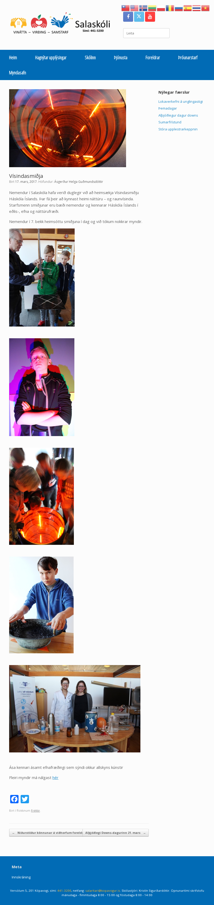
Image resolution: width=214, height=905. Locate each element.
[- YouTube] (150, 17)
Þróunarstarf (188, 57)
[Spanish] (187, 7)
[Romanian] (170, 7)
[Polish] (161, 7)
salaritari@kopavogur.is (102, 890)
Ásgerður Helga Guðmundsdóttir (78, 181)
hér (55, 777)
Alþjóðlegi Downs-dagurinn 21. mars (115, 833)
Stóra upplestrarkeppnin (178, 129)
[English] (134, 7)
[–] (63, 24)
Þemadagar (167, 108)
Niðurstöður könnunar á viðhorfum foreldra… (50, 833)
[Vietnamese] (205, 7)
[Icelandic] (143, 7)
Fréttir (35, 810)
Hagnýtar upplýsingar (51, 57)
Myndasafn (17, 72)
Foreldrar (153, 57)
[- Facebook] (128, 17)
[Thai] (196, 7)
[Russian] (179, 7)
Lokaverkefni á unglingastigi (180, 101)
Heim (13, 57)
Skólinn (90, 57)
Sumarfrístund (169, 122)
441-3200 (64, 890)
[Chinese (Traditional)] (125, 7)
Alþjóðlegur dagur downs (178, 115)
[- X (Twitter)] (139, 17)
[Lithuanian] (152, 7)
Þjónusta (120, 57)
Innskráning (21, 877)
